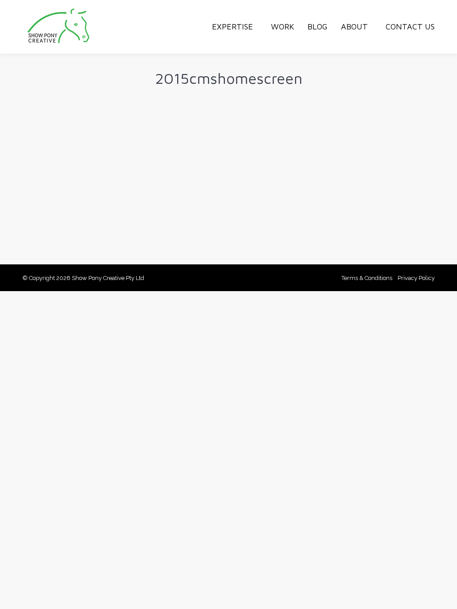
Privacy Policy (416, 278)
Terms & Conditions (366, 278)
